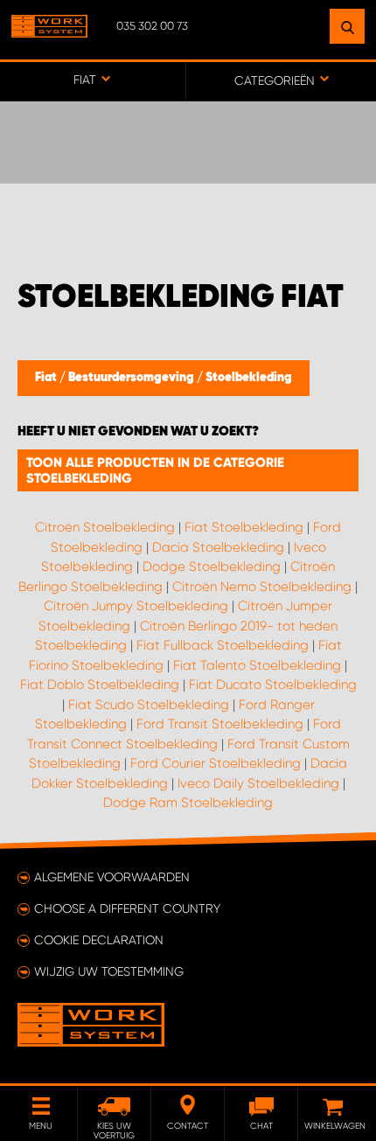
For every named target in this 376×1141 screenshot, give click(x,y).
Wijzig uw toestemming (109, 971)
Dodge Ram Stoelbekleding (188, 803)
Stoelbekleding (248, 378)
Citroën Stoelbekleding (105, 527)
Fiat (47, 378)
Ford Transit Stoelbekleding (219, 724)
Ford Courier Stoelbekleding (215, 763)
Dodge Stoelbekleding (212, 566)
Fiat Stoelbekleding (244, 527)
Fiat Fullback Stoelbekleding (222, 645)
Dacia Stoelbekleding (218, 547)
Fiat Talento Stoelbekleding (257, 665)
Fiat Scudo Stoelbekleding (148, 705)
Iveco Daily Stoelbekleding (258, 783)
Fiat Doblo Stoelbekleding (99, 684)
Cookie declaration (99, 940)
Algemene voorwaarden (112, 877)
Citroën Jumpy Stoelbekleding (136, 606)
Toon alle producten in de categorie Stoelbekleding (155, 470)
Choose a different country (127, 908)
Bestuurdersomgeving (132, 378)
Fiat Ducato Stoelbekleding (273, 684)
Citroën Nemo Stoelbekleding (262, 587)
